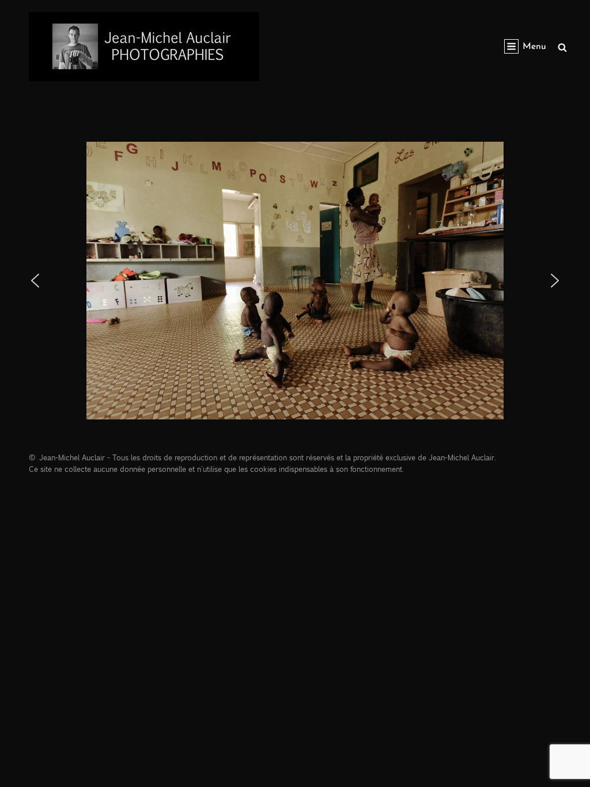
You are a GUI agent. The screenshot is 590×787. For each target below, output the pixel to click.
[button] (35, 280)
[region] (295, 280)
